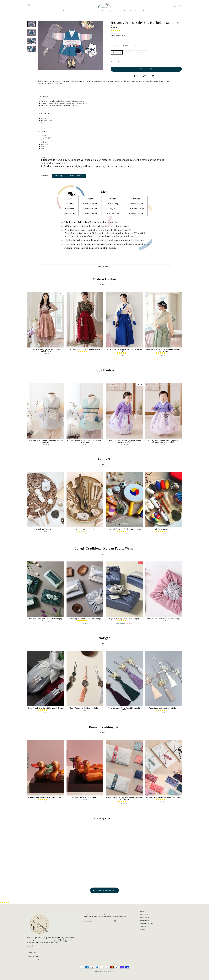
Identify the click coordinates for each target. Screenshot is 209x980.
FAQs (144, 11)
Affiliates (142, 929)
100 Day (115, 46)
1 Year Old (125, 46)
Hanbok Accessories (87, 11)
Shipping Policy (144, 920)
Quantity (114, 58)
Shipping (113, 35)
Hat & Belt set (129, 52)
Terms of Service (144, 917)
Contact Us (143, 926)
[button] (115, 31)
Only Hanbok (117, 52)
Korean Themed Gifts (131, 11)
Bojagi (109, 11)
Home (65, 11)
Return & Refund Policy (146, 923)
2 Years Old (135, 46)
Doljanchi (100, 11)
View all (104, 284)
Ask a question (104, 266)
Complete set (141, 52)
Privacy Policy (144, 914)
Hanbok (74, 11)
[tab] (45, 176)
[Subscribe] (115, 921)
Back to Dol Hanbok (106, 890)
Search (142, 911)
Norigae (118, 11)
